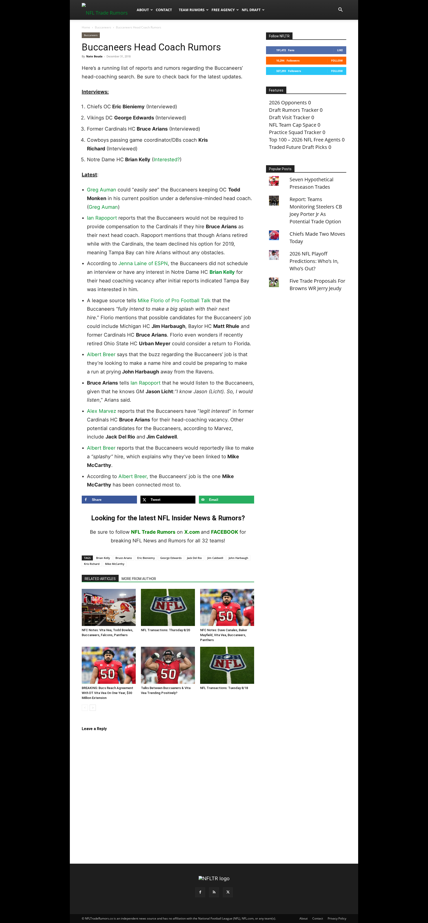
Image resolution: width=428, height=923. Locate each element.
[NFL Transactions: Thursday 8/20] (168, 607)
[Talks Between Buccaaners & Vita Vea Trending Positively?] (168, 665)
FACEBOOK (224, 532)
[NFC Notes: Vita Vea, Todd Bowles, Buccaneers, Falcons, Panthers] (109, 607)
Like (340, 50)
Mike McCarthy (114, 564)
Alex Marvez (101, 411)
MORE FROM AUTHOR (139, 579)
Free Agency (223, 9)
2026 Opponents (288, 102)
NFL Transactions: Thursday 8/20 (165, 630)
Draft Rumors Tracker (294, 110)
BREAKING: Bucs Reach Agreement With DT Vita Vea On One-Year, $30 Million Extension (107, 693)
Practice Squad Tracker (295, 132)
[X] (228, 892)
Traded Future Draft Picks (298, 147)
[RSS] (214, 892)
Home (86, 27)
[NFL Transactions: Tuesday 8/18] (227, 665)
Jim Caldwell (215, 558)
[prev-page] (85, 708)
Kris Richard (92, 564)
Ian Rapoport (102, 218)
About (143, 9)
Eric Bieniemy (146, 558)
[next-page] (93, 708)
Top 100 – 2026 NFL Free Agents (305, 139)
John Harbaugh (238, 558)
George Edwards (171, 558)
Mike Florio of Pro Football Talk (174, 300)
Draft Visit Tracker (289, 117)
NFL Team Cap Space (292, 124)
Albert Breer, (133, 476)
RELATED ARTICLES (100, 579)
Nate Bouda (94, 56)
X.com (192, 532)
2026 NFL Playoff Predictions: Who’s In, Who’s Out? (314, 261)
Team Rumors (192, 9)
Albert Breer (101, 354)
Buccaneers (103, 27)
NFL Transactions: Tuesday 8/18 (224, 688)
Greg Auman (101, 190)
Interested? (167, 159)
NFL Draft (251, 9)
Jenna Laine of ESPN (143, 263)
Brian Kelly (222, 272)
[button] (340, 9)
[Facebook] (200, 892)
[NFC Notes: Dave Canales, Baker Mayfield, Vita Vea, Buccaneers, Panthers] (227, 607)
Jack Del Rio (194, 558)
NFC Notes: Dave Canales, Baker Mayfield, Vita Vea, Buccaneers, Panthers (223, 635)
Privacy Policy (337, 918)
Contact (164, 9)
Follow (337, 60)
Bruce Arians (123, 558)
